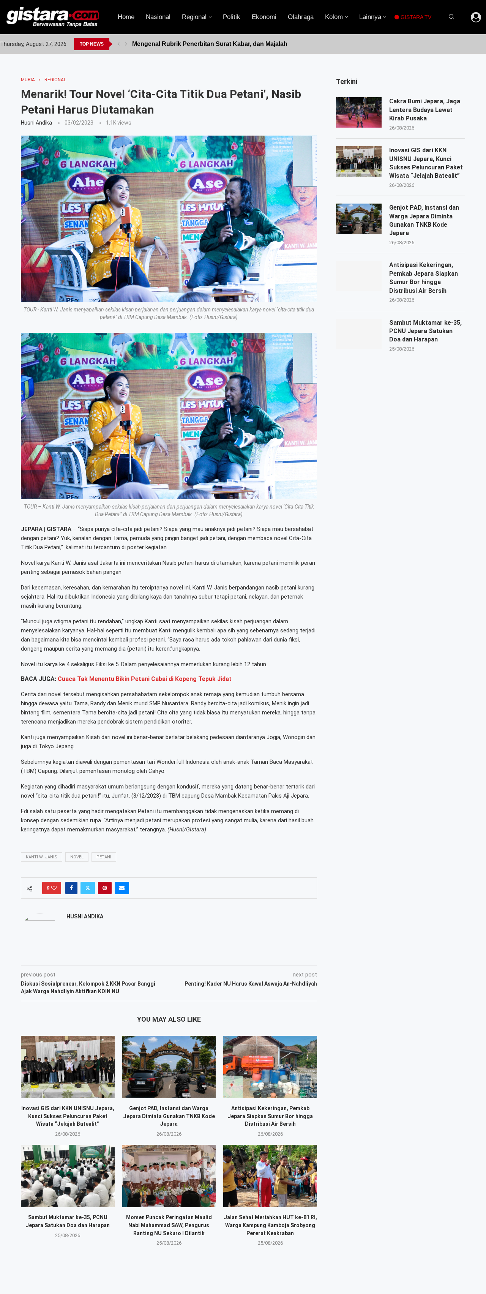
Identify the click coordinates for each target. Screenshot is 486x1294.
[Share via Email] (122, 888)
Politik (231, 17)
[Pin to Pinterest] (105, 888)
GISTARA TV (415, 17)
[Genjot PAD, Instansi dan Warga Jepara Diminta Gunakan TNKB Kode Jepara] (169, 1067)
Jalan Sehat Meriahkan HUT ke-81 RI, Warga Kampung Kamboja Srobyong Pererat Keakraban (270, 1225)
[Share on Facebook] (71, 888)
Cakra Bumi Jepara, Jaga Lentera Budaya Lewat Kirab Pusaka (424, 110)
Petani (103, 857)
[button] (118, 44)
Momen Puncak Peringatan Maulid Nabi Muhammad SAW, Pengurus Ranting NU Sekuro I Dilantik (169, 1225)
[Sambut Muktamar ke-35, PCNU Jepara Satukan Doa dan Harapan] (68, 1176)
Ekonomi (264, 17)
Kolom (334, 17)
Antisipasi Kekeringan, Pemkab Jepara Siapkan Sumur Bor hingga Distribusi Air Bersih (270, 1116)
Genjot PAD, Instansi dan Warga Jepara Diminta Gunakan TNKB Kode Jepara (169, 1116)
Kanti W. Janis (41, 857)
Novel (77, 857)
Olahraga (301, 17)
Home (126, 17)
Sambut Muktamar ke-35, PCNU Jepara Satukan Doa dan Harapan (425, 331)
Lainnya (370, 17)
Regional (194, 17)
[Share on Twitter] (87, 888)
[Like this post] (54, 888)
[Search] (451, 17)
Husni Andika (36, 123)
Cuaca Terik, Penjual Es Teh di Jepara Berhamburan (207, 44)
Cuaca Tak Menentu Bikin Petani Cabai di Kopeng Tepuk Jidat (145, 679)
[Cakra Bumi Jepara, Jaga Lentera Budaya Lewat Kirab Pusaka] (359, 112)
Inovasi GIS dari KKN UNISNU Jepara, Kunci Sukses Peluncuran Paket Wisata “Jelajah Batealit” (67, 1116)
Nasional (158, 17)
